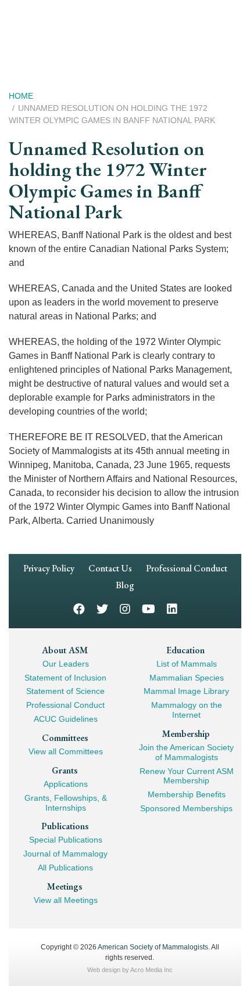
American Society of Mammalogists (153, 947)
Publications (64, 826)
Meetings (64, 886)
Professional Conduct (186, 568)
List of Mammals (186, 663)
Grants (64, 770)
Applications (66, 784)
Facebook (79, 608)
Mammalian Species (186, 677)
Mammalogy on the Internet (186, 709)
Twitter (102, 608)
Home (21, 95)
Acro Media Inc (151, 969)
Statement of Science (65, 691)
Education (185, 650)
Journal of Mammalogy (65, 853)
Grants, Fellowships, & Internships (65, 802)
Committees (65, 737)
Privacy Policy (48, 568)
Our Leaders (65, 663)
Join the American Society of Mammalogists (186, 752)
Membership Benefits (187, 794)
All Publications (65, 867)
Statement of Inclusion (65, 677)
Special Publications (65, 839)
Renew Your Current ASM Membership (187, 776)
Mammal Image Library (186, 691)
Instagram (125, 608)
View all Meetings (66, 900)
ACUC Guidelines (66, 719)
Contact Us (110, 568)
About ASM (65, 650)
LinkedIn (172, 608)
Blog (125, 585)
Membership (185, 733)
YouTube (148, 608)
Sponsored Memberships (186, 808)
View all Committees (65, 751)
